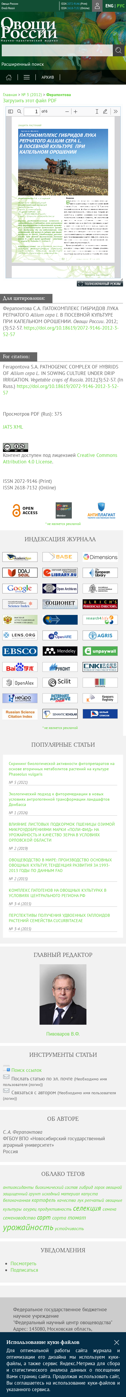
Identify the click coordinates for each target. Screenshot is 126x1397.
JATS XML (13, 427)
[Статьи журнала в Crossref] (63, 510)
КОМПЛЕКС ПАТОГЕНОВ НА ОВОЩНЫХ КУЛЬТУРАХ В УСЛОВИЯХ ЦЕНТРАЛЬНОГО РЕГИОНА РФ (57, 893)
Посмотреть (23, 1263)
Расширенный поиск (22, 64)
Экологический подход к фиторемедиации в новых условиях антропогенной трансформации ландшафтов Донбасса (59, 799)
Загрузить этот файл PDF (30, 100)
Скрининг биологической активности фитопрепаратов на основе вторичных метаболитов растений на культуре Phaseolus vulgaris (62, 769)
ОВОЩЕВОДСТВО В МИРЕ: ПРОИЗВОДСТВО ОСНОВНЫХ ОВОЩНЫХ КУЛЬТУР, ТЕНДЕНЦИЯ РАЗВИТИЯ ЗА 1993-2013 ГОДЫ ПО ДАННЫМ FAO (60, 865)
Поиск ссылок (26, 1070)
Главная (10, 94)
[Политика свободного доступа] (25, 510)
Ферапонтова (58, 94)
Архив (48, 77)
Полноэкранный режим (94, 284)
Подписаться (24, 1270)
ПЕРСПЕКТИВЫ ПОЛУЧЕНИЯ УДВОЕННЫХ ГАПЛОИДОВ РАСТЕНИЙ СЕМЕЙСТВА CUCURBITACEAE (59, 918)
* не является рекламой (63, 523)
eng (109, 6)
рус (121, 6)
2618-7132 (73, 8)
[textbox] (63, 50)
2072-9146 (73, 3)
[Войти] (97, 6)
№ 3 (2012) (31, 94)
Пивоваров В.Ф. (63, 1034)
